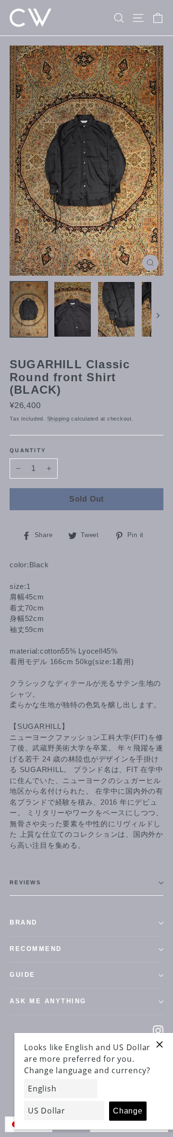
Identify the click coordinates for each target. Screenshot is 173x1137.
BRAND (23, 922)
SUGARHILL (39, 726)
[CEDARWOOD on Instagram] (158, 1030)
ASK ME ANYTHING (48, 1001)
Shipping (58, 419)
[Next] (157, 315)
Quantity (28, 450)
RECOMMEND (36, 949)
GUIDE (23, 975)
